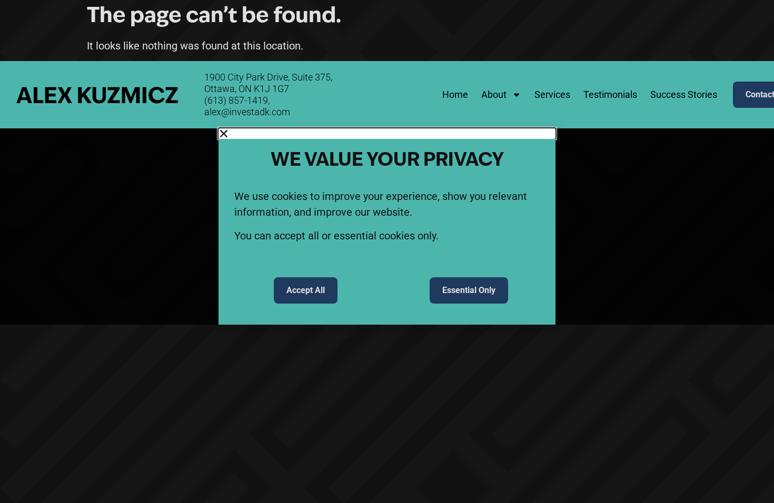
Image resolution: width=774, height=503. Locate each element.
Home (455, 94)
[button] (387, 133)
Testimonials (610, 94)
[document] (387, 226)
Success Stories (683, 94)
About (494, 94)
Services (552, 94)
